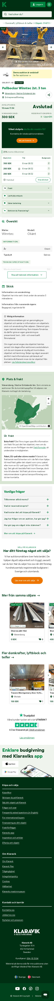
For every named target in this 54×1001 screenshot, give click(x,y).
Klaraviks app (8, 833)
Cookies (6, 881)
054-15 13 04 (32, 958)
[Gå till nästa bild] (48, 613)
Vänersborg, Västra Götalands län (20, 93)
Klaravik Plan (8, 866)
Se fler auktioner (21, 75)
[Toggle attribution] (49, 426)
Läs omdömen (27, 737)
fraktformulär (39, 447)
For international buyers (13, 817)
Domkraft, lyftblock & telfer (19, 23)
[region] (27, 412)
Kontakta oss (8, 910)
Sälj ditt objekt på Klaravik (14, 802)
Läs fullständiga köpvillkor (23, 362)
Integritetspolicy (10, 876)
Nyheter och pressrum (12, 920)
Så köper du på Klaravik (12, 797)
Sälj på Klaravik (25, 140)
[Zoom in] (48, 399)
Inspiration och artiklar (12, 837)
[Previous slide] (3, 47)
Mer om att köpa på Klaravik (18, 533)
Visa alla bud (43, 180)
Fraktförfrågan (9, 827)
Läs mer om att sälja (25, 580)
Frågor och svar (9, 807)
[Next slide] (51, 47)
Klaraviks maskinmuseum (13, 891)
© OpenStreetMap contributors (32, 426)
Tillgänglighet (8, 871)
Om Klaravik (7, 861)
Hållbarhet (7, 886)
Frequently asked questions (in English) (20, 812)
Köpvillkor (6, 792)
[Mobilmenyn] (49, 4)
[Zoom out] (48, 403)
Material (38, 996)
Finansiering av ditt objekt (14, 823)
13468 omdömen (37, 730)
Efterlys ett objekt (10, 843)
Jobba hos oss (8, 915)
